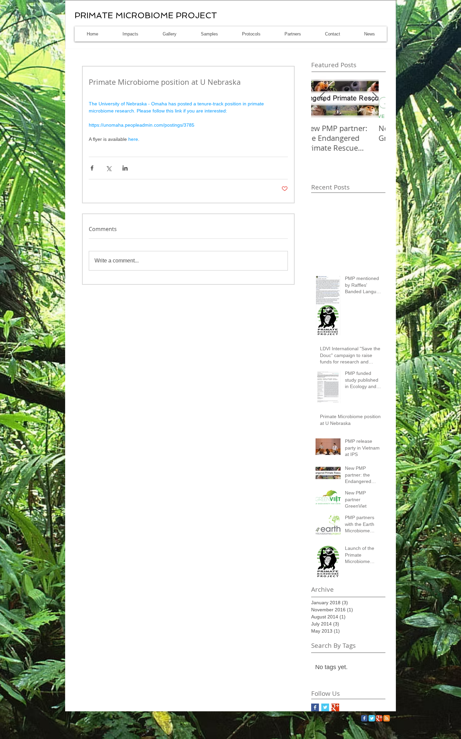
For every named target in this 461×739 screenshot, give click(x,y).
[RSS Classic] (386, 718)
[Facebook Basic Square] (315, 707)
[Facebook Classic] (364, 718)
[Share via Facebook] (92, 168)
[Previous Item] (322, 97)
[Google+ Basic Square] (335, 707)
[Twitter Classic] (372, 718)
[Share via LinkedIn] (125, 168)
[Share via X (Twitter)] (108, 168)
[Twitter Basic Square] (325, 707)
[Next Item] (375, 97)
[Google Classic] (379, 718)
